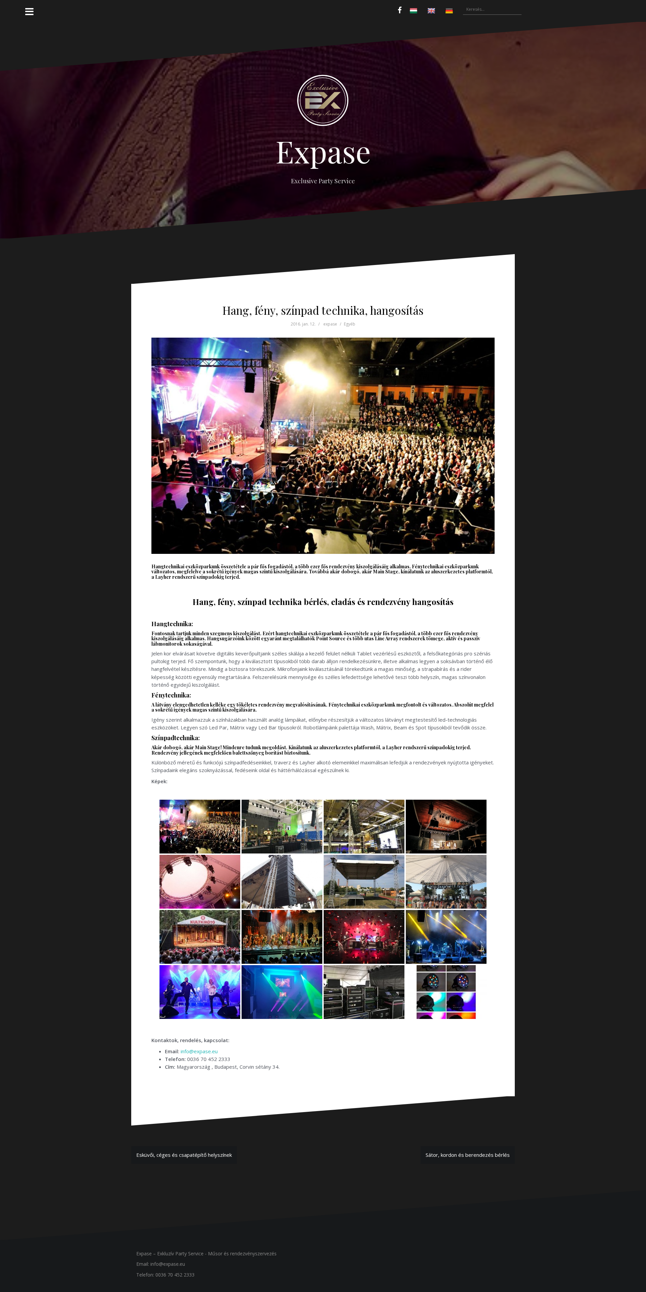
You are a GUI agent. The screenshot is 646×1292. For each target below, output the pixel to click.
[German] (450, 11)
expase (330, 324)
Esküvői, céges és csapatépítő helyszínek (184, 1154)
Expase (323, 151)
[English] (432, 11)
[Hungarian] (414, 11)
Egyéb (349, 324)
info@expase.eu (199, 1051)
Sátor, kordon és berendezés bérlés (468, 1154)
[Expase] (323, 103)
